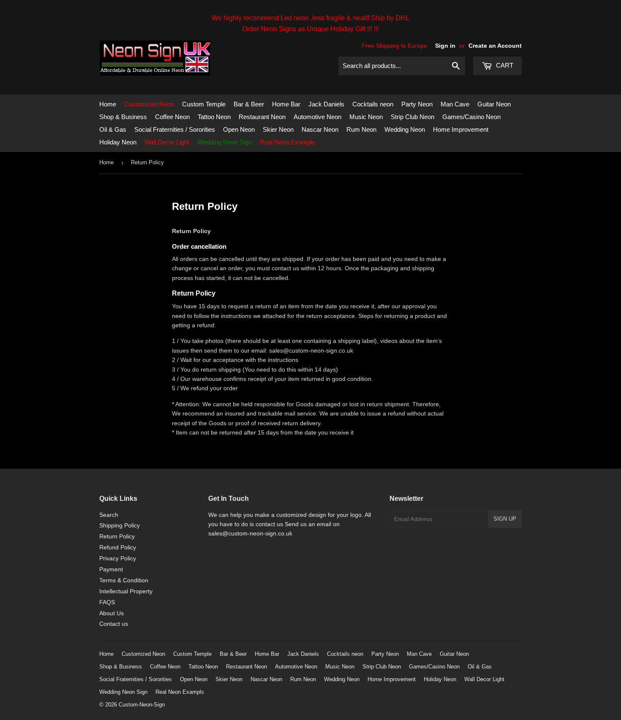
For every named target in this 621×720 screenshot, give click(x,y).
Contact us (113, 623)
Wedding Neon (404, 129)
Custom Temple (204, 104)
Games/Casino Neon (471, 116)
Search (108, 514)
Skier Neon (278, 129)
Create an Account (495, 45)
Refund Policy (117, 547)
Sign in (445, 45)
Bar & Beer (249, 104)
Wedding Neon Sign (224, 142)
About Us (111, 613)
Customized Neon (149, 104)
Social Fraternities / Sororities (174, 129)
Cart (503, 65)
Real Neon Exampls (287, 142)
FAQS (107, 602)
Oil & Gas (112, 129)
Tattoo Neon (214, 116)
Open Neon (239, 129)
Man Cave (455, 104)
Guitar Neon (494, 104)
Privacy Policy (117, 558)
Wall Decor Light (166, 142)
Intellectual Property (126, 591)
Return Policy (117, 536)
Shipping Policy (119, 525)
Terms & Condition (123, 580)
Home (107, 104)
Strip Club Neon (412, 116)
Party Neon (417, 104)
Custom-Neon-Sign (142, 704)
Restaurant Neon (262, 116)
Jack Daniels (326, 104)
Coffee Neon (172, 116)
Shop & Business (123, 116)
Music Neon (366, 116)
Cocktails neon (372, 104)
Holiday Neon (117, 142)
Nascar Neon (320, 129)
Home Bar (286, 104)
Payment (111, 569)
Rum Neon (361, 129)
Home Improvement (460, 129)
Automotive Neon (317, 116)
